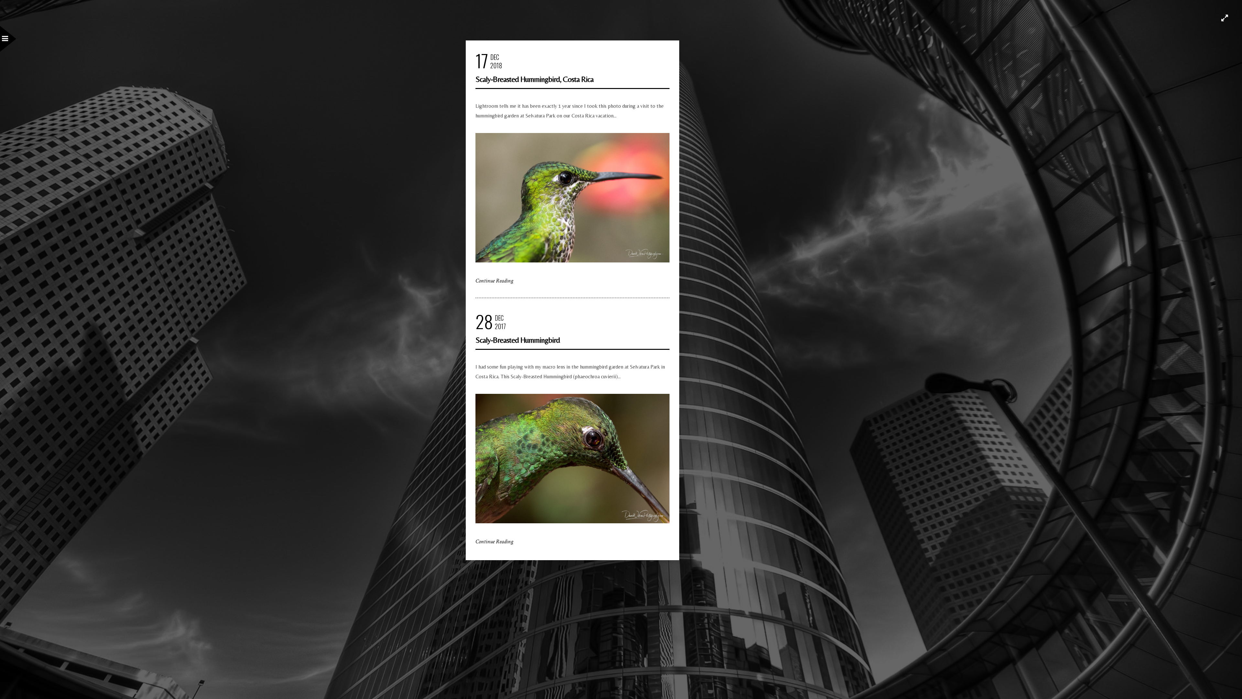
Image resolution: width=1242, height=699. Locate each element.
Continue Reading (494, 280)
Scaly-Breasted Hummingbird (517, 340)
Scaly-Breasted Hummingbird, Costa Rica (534, 79)
